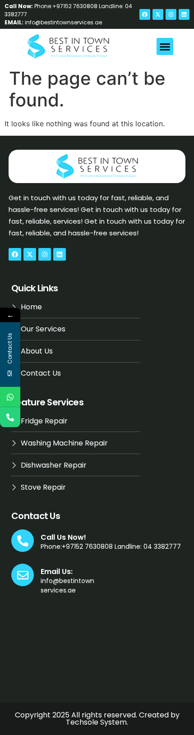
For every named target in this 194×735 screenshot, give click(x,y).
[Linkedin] (184, 14)
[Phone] (10, 417)
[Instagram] (171, 14)
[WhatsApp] (10, 397)
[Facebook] (144, 14)
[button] (165, 46)
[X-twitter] (157, 14)
